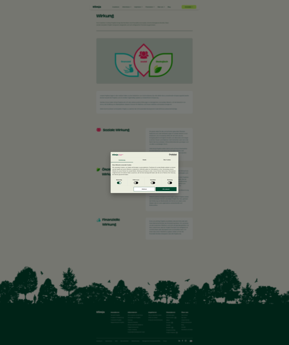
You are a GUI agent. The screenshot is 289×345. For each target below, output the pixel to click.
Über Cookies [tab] (167, 159)
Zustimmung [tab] (122, 160)
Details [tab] (144, 159)
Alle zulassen (166, 189)
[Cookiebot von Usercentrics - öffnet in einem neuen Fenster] (170, 155)
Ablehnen (144, 189)
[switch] (136, 183)
